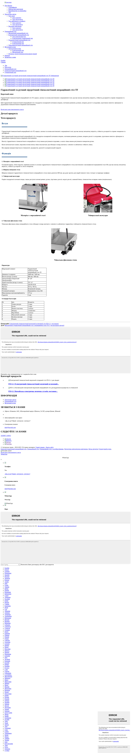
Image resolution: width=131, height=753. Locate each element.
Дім (6, 65)
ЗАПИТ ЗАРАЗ (6, 435)
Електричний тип (18, 43)
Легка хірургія (93, 449)
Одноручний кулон (104, 449)
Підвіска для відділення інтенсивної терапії (22, 54)
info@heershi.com (10, 427)
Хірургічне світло (10, 14)
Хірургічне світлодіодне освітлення (76, 449)
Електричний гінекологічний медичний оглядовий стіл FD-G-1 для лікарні (34, 324)
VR (9, 12)
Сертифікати (12, 7)
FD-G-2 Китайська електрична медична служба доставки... (33, 391)
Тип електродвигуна (19, 36)
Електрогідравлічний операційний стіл (13, 449)
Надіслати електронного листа (11, 452)
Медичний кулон (10, 47)
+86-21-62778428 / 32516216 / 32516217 (17, 474)
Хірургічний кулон (14, 48)
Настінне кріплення (14, 26)
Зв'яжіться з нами (10, 57)
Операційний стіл (10, 31)
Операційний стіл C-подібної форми (51, 449)
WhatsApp (4, 454)
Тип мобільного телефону (16, 21)
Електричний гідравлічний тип (22, 38)
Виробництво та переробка (17, 11)
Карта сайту (50, 447)
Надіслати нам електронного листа (12, 109)
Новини (7, 55)
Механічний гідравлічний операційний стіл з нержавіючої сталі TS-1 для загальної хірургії (34, 325)
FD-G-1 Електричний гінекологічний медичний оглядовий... (33, 384)
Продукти (8, 67)
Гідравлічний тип (18, 42)
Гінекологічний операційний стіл (19, 40)
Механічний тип (17, 52)
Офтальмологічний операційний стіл (20, 45)
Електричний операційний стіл (18, 35)
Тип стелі (11, 16)
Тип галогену (16, 17)
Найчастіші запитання (15, 9)
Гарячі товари (40, 447)
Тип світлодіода (17, 19)
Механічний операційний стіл (18, 33)
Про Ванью (8, 5)
